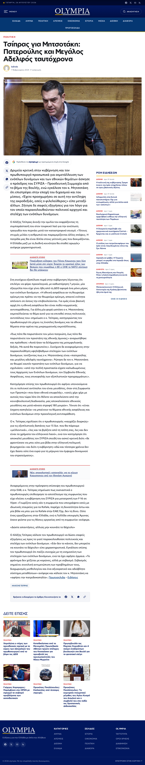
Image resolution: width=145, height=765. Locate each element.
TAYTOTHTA (121, 734)
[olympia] (72, 11)
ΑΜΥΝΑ (29, 21)
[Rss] (140, 3)
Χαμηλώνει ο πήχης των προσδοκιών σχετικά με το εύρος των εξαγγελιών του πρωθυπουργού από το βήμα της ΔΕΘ (16, 649)
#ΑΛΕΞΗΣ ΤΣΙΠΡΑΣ (20, 586)
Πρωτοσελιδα (57, 577)
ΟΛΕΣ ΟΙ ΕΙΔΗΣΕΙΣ (119, 299)
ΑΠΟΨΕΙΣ (58, 21)
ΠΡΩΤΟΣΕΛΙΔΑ (72, 28)
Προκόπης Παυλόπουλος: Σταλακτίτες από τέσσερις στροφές (46, 690)
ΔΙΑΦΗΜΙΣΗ (121, 743)
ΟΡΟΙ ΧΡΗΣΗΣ (122, 738)
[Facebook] (126, 3)
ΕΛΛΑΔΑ (16, 21)
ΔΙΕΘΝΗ (114, 21)
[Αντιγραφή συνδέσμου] (6, 187)
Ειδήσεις (73, 577)
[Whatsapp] (6, 179)
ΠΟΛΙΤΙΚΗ (43, 21)
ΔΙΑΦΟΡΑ (128, 21)
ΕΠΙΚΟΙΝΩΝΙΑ (122, 748)
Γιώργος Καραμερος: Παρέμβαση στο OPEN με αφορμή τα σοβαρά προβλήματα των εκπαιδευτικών (16, 692)
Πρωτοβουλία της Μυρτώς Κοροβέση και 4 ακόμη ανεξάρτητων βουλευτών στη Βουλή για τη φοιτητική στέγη (76, 649)
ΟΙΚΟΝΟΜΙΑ (74, 21)
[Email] (135, 3)
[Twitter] (131, 3)
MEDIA (101, 21)
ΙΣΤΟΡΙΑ (89, 21)
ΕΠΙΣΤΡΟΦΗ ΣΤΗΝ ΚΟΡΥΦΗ (129, 761)
